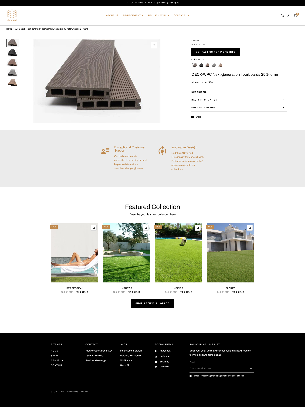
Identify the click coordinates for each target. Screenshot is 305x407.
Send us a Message (95, 360)
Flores (231, 288)
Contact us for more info (216, 52)
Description (200, 92)
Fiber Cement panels (131, 350)
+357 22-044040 (94, 355)
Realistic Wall (157, 15)
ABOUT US (57, 360)
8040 (207, 65)
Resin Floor (126, 365)
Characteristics (203, 108)
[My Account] (289, 15)
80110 (194, 65)
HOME (54, 350)
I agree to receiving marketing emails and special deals (218, 376)
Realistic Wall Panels (131, 355)
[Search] (282, 15)
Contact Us (181, 15)
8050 (201, 65)
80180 (213, 65)
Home (9, 29)
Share (198, 117)
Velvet (178, 288)
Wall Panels (126, 360)
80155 (220, 65)
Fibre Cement (132, 15)
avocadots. (84, 392)
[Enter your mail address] (251, 368)
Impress (126, 288)
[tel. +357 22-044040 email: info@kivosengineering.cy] (152, 2)
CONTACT (56, 365)
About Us (112, 15)
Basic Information (204, 100)
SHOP (54, 355)
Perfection (74, 288)
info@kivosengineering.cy (98, 350)
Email (192, 362)
